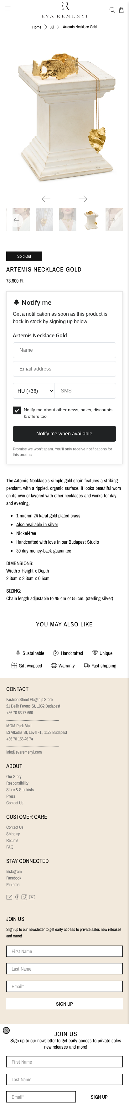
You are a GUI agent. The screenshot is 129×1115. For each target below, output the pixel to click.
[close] (6, 1030)
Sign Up (99, 1096)
